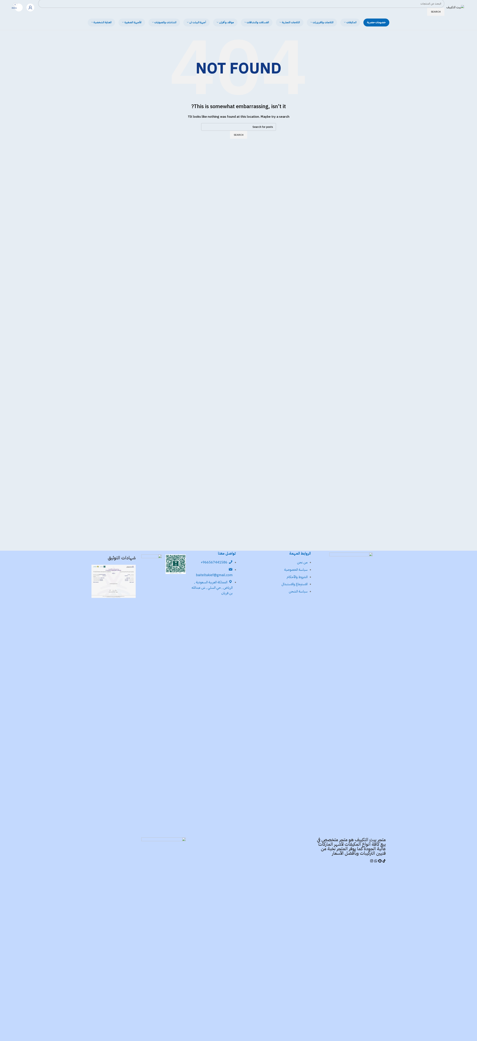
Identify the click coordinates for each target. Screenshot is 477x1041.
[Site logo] (455, 7)
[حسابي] (30, 7)
